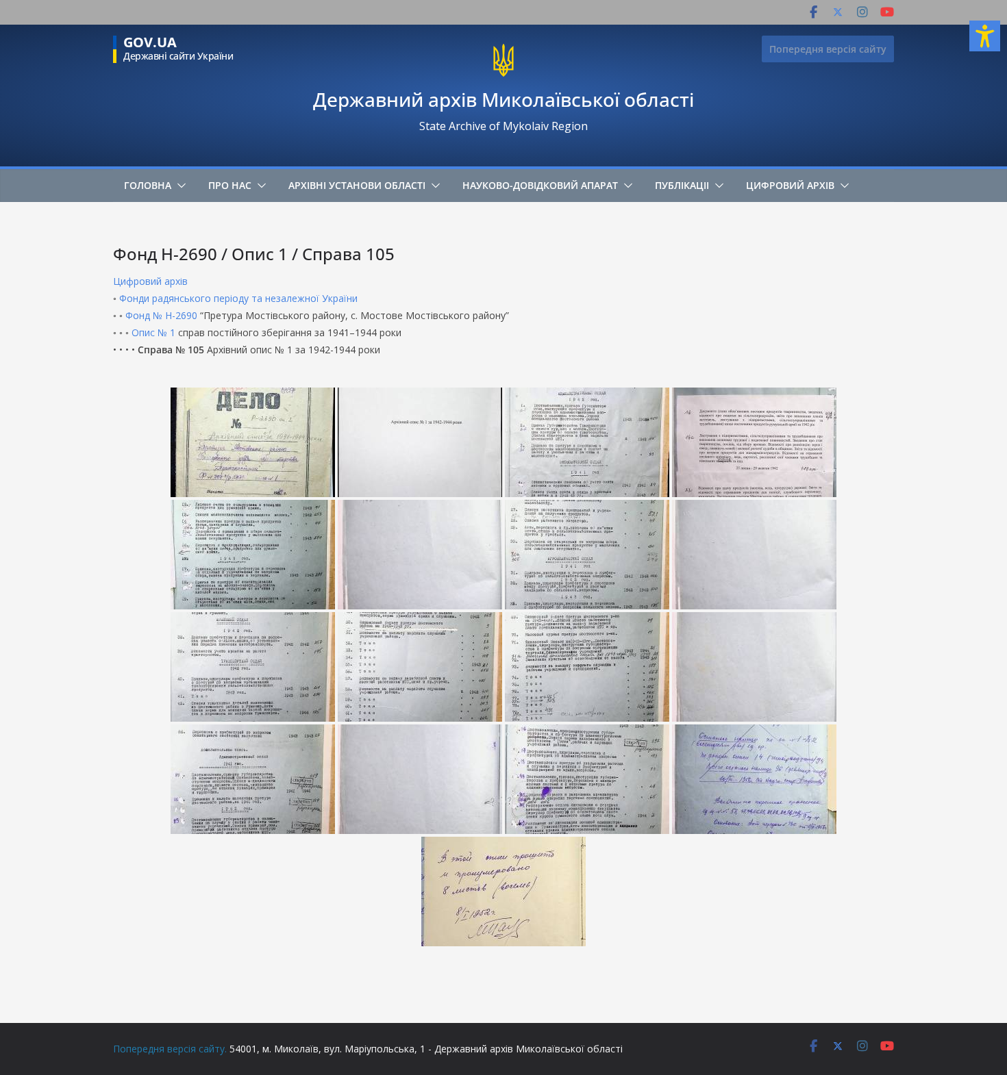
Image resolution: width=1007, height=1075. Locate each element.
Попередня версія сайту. (170, 1048)
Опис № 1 (153, 332)
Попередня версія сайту (827, 48)
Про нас (229, 185)
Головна (147, 185)
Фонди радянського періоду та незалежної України (238, 298)
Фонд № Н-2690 (161, 315)
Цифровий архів (790, 185)
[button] (178, 185)
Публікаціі (682, 185)
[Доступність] (984, 36)
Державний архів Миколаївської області (503, 99)
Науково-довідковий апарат (540, 185)
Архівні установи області (356, 185)
